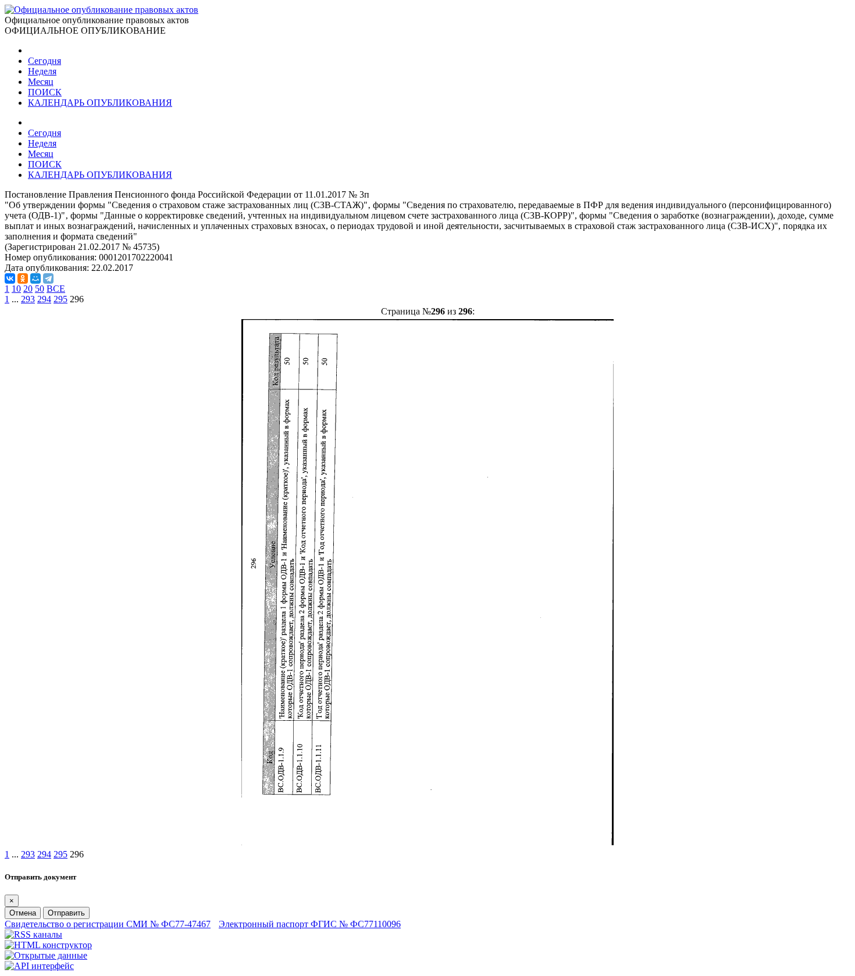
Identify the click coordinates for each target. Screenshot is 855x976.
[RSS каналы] (33, 934)
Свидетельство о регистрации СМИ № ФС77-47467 (108, 924)
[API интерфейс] (39, 966)
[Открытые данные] (46, 955)
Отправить (66, 913)
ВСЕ (56, 289)
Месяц (41, 82)
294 (44, 299)
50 (39, 289)
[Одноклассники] (22, 278)
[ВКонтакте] (10, 278)
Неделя (42, 71)
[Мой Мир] (35, 278)
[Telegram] (48, 278)
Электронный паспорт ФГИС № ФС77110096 (310, 924)
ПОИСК (45, 92)
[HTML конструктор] (48, 945)
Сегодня (44, 61)
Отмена (22, 913)
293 (28, 299)
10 (16, 289)
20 (28, 289)
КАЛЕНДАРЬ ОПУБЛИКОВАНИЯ (100, 103)
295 (60, 299)
